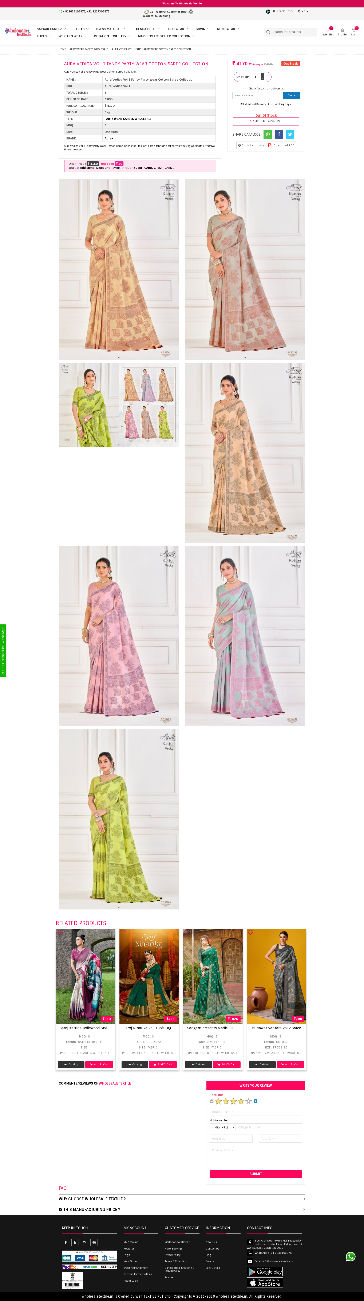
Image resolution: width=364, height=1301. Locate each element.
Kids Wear (176, 29)
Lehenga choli (144, 29)
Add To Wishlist (268, 121)
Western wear (70, 36)
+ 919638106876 (74, 11)
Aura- (109, 138)
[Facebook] (279, 134)
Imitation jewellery (110, 36)
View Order (130, 1261)
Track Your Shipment (136, 1268)
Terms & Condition (176, 1261)
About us (211, 1242)
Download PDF (283, 145)
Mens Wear (226, 29)
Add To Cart (101, 1064)
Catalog (73, 1064)
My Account (131, 1242)
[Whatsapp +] (268, 134)
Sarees (79, 29)
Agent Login (131, 1280)
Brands (210, 1261)
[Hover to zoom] (119, 269)
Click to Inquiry (252, 145)
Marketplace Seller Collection (164, 36)
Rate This (216, 1094)
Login (127, 1255)
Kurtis (42, 36)
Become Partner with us (138, 1274)
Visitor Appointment (177, 1242)
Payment (170, 1277)
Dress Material (108, 29)
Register (129, 1248)
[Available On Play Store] (268, 11)
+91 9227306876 (98, 11)
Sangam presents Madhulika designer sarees (225, 1028)
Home (62, 49)
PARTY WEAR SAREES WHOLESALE (89, 49)
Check (291, 95)
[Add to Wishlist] (59, 932)
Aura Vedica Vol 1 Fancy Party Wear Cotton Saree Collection (151, 49)
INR (303, 12)
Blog (208, 1255)
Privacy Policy (173, 1255)
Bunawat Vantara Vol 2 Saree (276, 1028)
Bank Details (213, 1268)
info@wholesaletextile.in (277, 1261)
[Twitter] (290, 134)
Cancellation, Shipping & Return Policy (179, 1269)
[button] (342, 32)
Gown (200, 29)
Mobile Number (219, 1120)
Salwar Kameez (49, 29)
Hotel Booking (173, 1248)
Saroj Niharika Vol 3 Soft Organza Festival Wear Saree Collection (177, 1028)
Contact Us (212, 1248)
